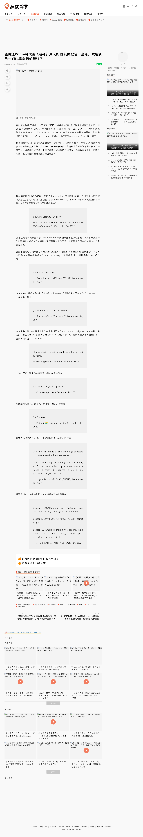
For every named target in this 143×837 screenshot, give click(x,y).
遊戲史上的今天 (97, 20)
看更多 (53, 703)
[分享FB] (7, 70)
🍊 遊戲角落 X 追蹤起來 (32, 563)
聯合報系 (84, 827)
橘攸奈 (45, 20)
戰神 (80, 605)
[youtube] (128, 6)
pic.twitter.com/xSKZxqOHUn (48, 386)
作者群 (100, 13)
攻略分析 (8, 13)
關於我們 (100, 827)
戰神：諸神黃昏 (24, 605)
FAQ (41, 827)
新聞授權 (53, 827)
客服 (45, 827)
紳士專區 (61, 13)
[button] (136, 6)
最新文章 (111, 74)
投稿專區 (88, 13)
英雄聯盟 (34, 20)
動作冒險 (71, 605)
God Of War (91, 605)
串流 (62, 605)
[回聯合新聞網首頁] (7, 6)
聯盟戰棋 (82, 20)
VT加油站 (74, 13)
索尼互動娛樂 (40, 605)
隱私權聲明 (75, 827)
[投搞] (124, 6)
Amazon (52, 605)
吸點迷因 (70, 20)
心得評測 (22, 13)
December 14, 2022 (65, 226)
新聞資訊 (35, 13)
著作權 (68, 827)
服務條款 (61, 827)
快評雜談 (48, 13)
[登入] (132, 6)
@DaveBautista (41, 310)
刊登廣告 (35, 827)
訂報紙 (92, 827)
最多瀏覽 (111, 128)
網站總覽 (108, 827)
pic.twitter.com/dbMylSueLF (47, 536)
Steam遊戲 (57, 20)
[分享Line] (7, 76)
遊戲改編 (21, 607)
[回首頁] (16, 6)
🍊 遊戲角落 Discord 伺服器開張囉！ (39, 558)
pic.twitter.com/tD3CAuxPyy (47, 216)
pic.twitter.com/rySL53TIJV (47, 473)
